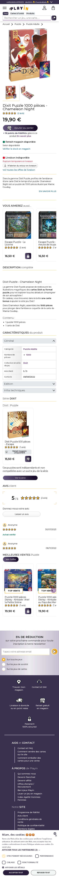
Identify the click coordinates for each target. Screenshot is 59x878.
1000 (28, 355)
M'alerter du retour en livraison (22, 165)
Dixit (25, 363)
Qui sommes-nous (27, 774)
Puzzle (18, 24)
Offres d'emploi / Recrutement (26, 785)
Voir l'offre (11, 559)
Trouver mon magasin (18, 688)
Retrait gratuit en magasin (42, 707)
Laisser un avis (22, 514)
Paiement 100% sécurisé (29, 725)
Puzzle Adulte (33, 24)
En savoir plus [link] (47, 191)
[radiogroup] (29, 13)
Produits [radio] (30, 13)
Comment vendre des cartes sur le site (32, 753)
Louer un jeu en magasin (30, 793)
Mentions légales (26, 829)
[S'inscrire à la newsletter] (54, 651)
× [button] (56, 836)
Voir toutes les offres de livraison (19, 170)
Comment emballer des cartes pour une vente (29, 759)
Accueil (6, 24)
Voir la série (20, 478)
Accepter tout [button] (16, 872)
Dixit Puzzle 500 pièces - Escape (17, 443)
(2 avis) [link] (20, 113)
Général (9, 340)
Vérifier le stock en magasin (16, 149)
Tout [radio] (5, 13)
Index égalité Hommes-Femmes (29, 798)
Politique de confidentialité (31, 825)
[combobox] (55, 833)
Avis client (23, 816)
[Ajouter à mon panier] (28, 256)
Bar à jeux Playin (26, 790)
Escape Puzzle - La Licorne (15, 243)
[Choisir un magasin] (28, 459)
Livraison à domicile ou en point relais (19, 707)
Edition (8, 383)
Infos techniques (14, 390)
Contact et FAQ (25, 748)
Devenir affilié (24, 780)
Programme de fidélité (29, 812)
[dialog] (29, 854)
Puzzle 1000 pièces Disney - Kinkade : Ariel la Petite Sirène (17, 600)
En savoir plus (24, 136)
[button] (11, 92)
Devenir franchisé (26, 777)
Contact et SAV (39, 687)
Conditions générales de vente (30, 820)
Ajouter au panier (24, 128)
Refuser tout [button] (43, 872)
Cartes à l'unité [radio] (17, 13)
